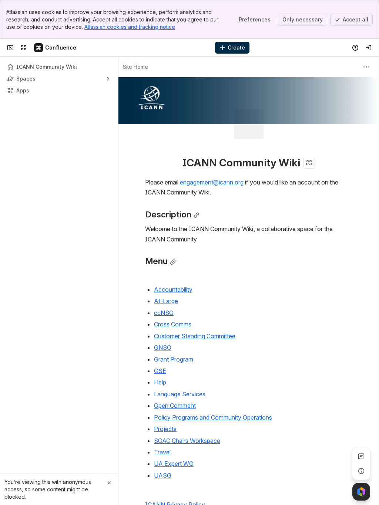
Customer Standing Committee (194, 306)
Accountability (173, 260)
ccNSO (164, 283)
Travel (162, 422)
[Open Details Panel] (361, 471)
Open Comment (175, 376)
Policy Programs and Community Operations (213, 388)
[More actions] (366, 67)
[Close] (109, 482)
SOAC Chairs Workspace (187, 411)
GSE (160, 341)
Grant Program (173, 329)
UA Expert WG (174, 434)
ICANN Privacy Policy (175, 475)
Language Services (179, 364)
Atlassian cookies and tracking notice (129, 27)
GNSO (162, 318)
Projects (165, 399)
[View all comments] (361, 456)
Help (160, 352)
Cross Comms (172, 294)
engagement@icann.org (212, 152)
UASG (162, 446)
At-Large (166, 271)
